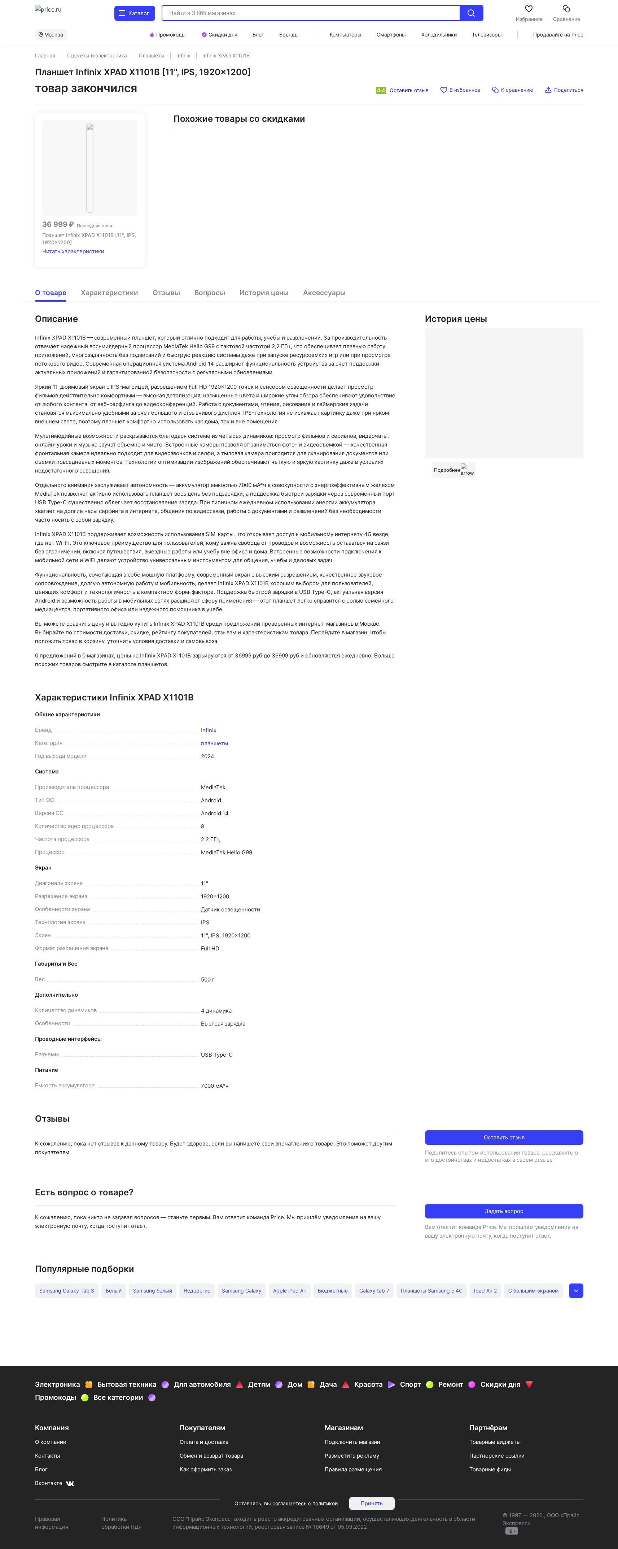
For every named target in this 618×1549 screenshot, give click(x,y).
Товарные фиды (490, 1469)
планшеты (214, 743)
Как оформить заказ (206, 1469)
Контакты (47, 1455)
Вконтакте (48, 1483)
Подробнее (447, 470)
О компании (50, 1441)
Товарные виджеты (495, 1441)
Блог (41, 1469)
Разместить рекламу (352, 1455)
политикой (325, 1503)
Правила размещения (353, 1469)
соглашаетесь (289, 1503)
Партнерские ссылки (497, 1455)
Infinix (208, 730)
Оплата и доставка (204, 1441)
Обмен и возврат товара (211, 1455)
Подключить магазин (352, 1441)
